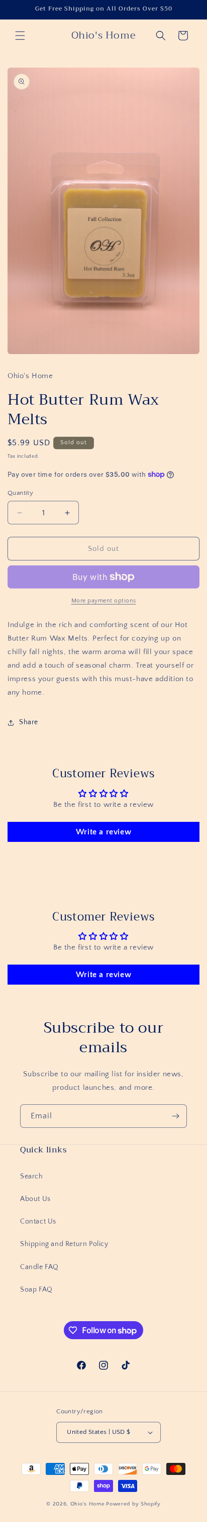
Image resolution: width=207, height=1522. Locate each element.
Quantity (20, 492)
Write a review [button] (103, 831)
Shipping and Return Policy (64, 1244)
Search (31, 1176)
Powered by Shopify (133, 1504)
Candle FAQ (39, 1267)
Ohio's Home (87, 1504)
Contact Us (38, 1221)
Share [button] (28, 722)
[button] (20, 36)
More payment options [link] (103, 600)
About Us (35, 1199)
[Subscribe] (175, 1116)
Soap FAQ (36, 1290)
